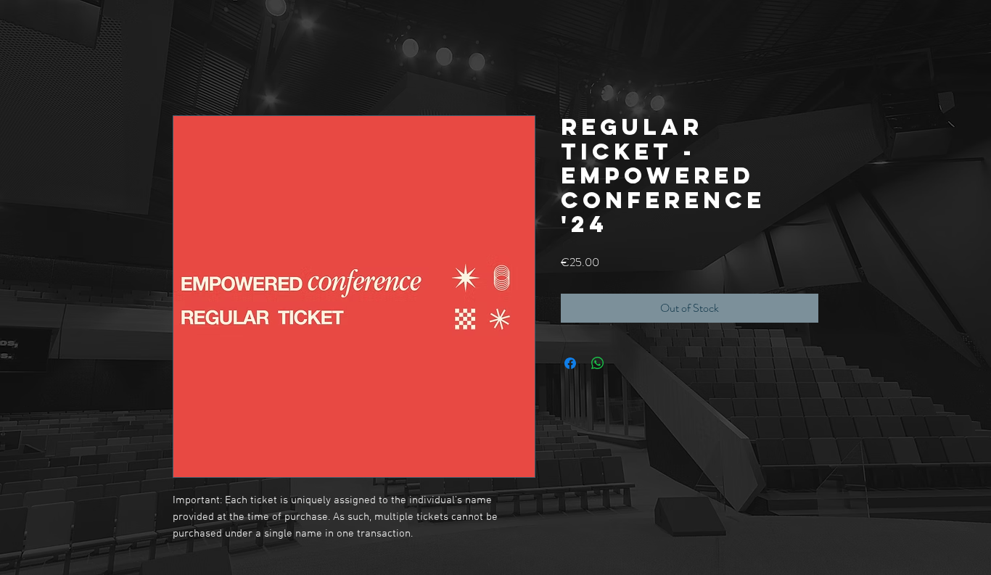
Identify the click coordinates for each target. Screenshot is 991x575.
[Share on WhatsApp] (597, 363)
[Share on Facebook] (570, 363)
